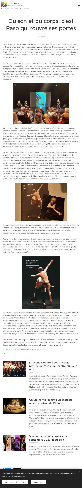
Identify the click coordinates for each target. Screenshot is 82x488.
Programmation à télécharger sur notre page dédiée (24, 349)
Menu (79, 6)
